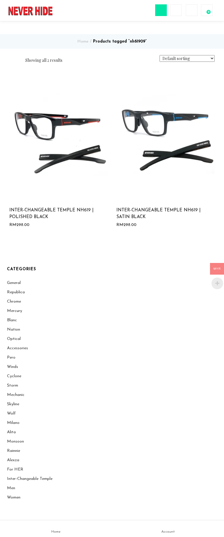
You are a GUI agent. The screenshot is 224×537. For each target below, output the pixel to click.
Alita (11, 432)
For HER (15, 469)
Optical (14, 339)
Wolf (11, 413)
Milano (13, 423)
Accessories (17, 348)
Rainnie (13, 451)
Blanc (12, 320)
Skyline (13, 404)
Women (13, 497)
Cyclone (14, 376)
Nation (13, 329)
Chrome (14, 301)
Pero (11, 357)
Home (82, 41)
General (14, 283)
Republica (16, 292)
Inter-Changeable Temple (29, 479)
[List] (19, 60)
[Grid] (11, 60)
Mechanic (15, 395)
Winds (12, 367)
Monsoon (15, 441)
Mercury (14, 311)
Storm (12, 385)
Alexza (13, 460)
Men (11, 488)
